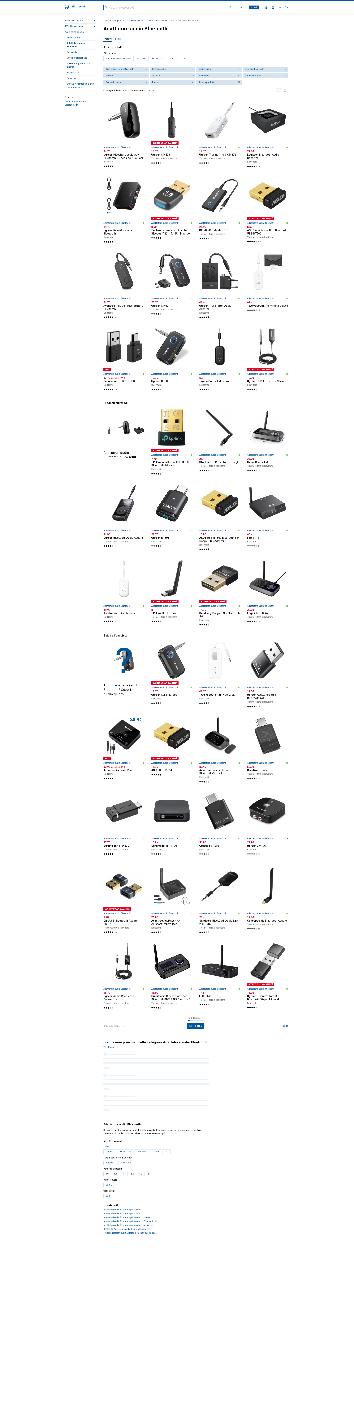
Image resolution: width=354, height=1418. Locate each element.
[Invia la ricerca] (106, 7)
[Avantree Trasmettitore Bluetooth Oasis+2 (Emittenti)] (220, 749)
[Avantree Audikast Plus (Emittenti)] (124, 749)
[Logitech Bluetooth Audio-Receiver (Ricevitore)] (267, 133)
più (163, 1133)
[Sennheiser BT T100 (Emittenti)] (172, 824)
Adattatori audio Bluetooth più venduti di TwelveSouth (130, 1221)
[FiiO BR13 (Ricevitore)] (267, 516)
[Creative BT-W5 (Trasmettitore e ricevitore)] (267, 749)
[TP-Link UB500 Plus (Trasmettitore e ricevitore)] (172, 592)
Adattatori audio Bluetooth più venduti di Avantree (128, 1225)
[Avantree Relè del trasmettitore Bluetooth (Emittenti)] (124, 284)
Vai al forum (109, 1047)
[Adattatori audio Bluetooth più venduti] (124, 430)
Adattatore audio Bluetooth (76, 45)
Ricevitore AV (73, 72)
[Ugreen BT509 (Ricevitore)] (172, 360)
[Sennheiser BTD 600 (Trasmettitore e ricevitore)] (124, 824)
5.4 (185, 58)
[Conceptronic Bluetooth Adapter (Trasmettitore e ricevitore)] (267, 899)
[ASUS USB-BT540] (172, 749)
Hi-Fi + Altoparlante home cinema (79, 65)
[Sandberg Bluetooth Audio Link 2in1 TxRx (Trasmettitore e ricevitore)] (220, 899)
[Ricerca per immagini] (230, 7)
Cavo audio (72, 52)
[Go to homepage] (75, 7)
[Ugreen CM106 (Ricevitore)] (267, 824)
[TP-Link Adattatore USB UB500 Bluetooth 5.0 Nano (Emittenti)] (172, 439)
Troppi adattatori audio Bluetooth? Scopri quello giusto (130, 1233)
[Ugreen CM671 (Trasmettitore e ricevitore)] (172, 284)
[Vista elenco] (285, 90)
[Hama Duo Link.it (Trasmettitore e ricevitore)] (267, 439)
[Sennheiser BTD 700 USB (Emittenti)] (124, 360)
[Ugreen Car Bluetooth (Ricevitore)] (172, 672)
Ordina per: (108, 90)
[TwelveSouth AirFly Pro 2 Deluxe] (267, 284)
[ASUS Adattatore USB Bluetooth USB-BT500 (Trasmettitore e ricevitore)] (267, 209)
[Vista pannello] (279, 90)
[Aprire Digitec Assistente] (266, 7)
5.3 (171, 58)
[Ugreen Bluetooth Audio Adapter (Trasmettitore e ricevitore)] (124, 516)
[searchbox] (216, 82)
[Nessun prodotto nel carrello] (286, 7)
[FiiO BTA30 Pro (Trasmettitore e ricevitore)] (220, 975)
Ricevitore (157, 58)
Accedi (254, 7)
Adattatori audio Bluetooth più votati (121, 1213)
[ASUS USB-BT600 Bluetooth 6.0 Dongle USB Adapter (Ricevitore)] (220, 516)
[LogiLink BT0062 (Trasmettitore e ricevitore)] (267, 592)
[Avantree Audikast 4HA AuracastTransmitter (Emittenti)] (172, 899)
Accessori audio (74, 37)
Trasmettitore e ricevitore (118, 58)
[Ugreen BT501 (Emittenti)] (172, 516)
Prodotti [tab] (107, 39)
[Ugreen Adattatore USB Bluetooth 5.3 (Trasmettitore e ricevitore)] (267, 672)
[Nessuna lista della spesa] (280, 7)
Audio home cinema (74, 32)
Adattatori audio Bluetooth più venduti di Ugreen (127, 1217)
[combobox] (120, 90)
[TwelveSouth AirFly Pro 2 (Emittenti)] (220, 360)
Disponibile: (135, 90)
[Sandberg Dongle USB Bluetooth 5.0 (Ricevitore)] (220, 592)
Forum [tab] (118, 39)
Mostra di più (195, 1026)
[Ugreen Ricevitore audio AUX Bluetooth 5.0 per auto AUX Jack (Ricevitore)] (124, 133)
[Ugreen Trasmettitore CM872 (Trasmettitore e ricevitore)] (220, 133)
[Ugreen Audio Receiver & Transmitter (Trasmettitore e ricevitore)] (124, 975)
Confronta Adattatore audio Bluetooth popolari (126, 1229)
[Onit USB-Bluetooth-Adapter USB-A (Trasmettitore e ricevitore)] (124, 899)
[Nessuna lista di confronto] (273, 7)
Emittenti (141, 58)
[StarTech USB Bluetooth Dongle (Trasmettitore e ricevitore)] (220, 439)
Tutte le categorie (74, 20)
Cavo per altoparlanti (77, 58)
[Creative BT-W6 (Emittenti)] (220, 824)
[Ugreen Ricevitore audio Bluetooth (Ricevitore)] (124, 209)
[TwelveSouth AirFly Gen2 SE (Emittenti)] (220, 672)
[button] (143, 147)
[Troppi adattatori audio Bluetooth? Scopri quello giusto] (124, 665)
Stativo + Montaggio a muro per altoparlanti (80, 85)
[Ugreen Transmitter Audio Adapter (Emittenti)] (220, 284)
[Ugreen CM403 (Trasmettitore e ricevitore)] (172, 133)
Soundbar (71, 78)
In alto (285, 1026)
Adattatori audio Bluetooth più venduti (122, 1209)
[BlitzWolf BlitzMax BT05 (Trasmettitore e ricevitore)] (220, 209)
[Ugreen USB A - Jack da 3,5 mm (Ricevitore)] (267, 360)
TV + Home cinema (74, 26)
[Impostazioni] (241, 7)
